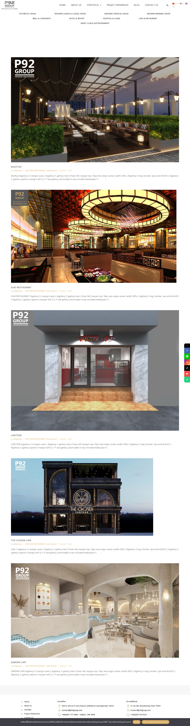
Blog (136, 5)
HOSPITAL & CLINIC (111, 18)
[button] (94, 5)
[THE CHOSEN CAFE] (82, 497)
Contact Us (151, 5)
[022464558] (187, 380)
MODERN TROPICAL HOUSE (116, 13)
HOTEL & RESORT (77, 18)
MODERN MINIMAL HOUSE (158, 13)
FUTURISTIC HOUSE (27, 13)
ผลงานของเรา (51, 170)
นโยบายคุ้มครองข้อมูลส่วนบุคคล (155, 722)
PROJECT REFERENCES (117, 5)
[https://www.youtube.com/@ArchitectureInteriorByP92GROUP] (187, 374)
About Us (76, 5)
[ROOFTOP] (95, 109)
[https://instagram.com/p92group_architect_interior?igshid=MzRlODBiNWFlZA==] (187, 362)
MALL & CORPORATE (42, 18)
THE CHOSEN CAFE (21, 540)
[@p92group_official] (187, 368)
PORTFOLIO (93, 5)
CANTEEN (16, 435)
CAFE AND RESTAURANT (35, 170)
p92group (17, 170)
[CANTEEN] (95, 370)
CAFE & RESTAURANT (148, 18)
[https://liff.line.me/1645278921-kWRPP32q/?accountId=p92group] (187, 356)
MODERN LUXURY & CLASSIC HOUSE (70, 13)
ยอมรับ (136, 722)
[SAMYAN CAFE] (95, 610)
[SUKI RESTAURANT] (93, 236)
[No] (186, 722)
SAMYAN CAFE (18, 662)
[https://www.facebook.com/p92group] (187, 350)
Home (62, 5)
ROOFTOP (16, 167)
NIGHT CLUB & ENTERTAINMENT (95, 23)
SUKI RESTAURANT (21, 287)
